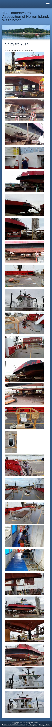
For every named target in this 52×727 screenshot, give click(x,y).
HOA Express (32, 725)
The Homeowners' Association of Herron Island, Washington (25, 16)
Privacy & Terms (44, 725)
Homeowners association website (13, 725)
